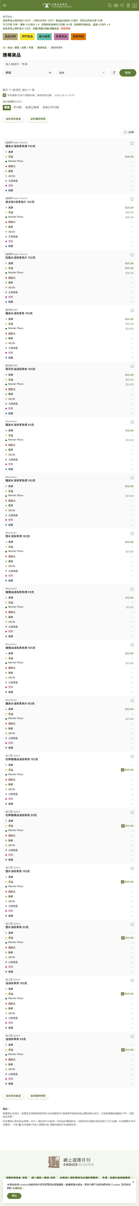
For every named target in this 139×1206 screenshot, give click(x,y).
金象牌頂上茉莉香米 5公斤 (17, 28)
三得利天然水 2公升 (43, 20)
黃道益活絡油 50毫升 (67, 20)
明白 (14, 1195)
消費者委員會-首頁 (16, 1177)
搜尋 (127, 72)
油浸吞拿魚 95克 (15, 1039)
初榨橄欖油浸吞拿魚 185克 (21, 759)
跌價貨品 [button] (61, 36)
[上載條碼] (115, 5)
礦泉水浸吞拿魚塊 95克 (19, 425)
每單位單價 (32, 107)
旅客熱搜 (65, 28)
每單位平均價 (51, 107)
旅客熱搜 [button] (78, 36)
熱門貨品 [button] (27, 36)
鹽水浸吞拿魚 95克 (17, 927)
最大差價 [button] (44, 36)
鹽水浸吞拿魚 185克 (17, 871)
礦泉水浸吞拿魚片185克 (20, 703)
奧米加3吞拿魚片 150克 (19, 202)
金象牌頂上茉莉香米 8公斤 (17, 20)
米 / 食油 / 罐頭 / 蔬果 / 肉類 (18, 47)
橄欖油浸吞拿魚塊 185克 (20, 648)
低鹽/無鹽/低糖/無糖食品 (46, 28)
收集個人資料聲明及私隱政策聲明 (79, 1177)
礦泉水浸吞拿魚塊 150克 (20, 146)
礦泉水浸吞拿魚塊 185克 (20, 480)
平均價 (17, 107)
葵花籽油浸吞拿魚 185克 (20, 369)
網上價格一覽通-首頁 (43, 1177)
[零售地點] (134, 5)
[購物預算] (128, 5)
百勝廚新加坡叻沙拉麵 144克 (56, 24)
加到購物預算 (38, 118)
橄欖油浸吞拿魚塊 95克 (19, 592)
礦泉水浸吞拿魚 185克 (19, 313)
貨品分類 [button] (10, 36)
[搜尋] (109, 5)
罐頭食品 (42, 47)
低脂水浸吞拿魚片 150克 (20, 257)
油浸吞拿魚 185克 (16, 983)
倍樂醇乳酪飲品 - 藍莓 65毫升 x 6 (92, 24)
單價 (7, 107)
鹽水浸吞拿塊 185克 (17, 536)
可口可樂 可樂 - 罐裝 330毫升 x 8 (21, 24)
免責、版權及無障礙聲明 (116, 1177)
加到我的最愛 (13, 118)
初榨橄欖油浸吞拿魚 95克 (21, 815)
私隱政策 (17, 1188)
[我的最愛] (122, 5)
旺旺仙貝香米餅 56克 (91, 20)
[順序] (113, 72)
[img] (4, 5)
